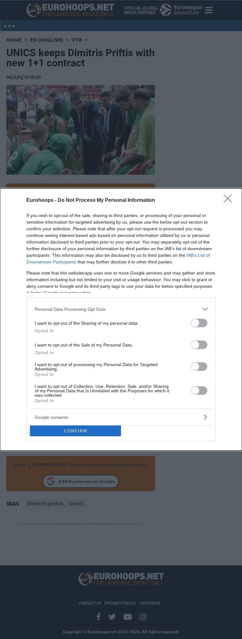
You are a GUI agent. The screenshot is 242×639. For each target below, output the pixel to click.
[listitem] (121, 309)
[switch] (199, 323)
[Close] (230, 201)
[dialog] (121, 319)
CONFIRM (75, 431)
